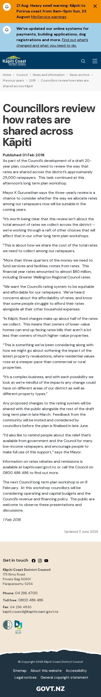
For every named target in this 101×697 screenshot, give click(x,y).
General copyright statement (64, 677)
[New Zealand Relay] (17, 627)
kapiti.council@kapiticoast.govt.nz (30, 611)
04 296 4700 (26, 593)
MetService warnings (48, 16)
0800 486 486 (30, 600)
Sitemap (20, 670)
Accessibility (76, 670)
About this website (46, 670)
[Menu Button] (95, 61)
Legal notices (26, 677)
